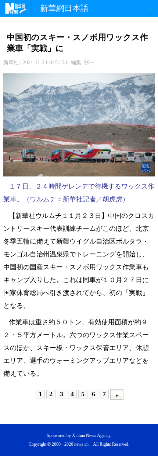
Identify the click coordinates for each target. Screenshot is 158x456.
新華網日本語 (64, 8)
